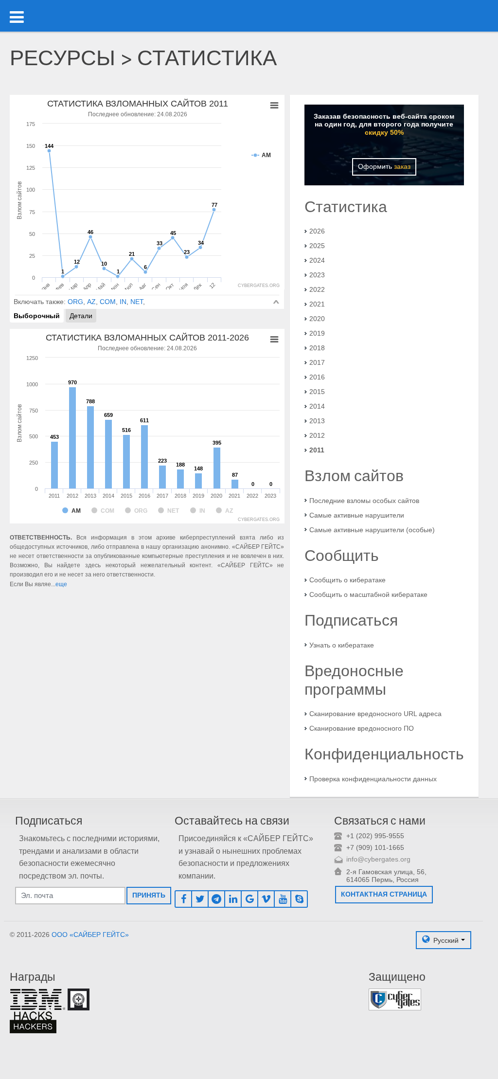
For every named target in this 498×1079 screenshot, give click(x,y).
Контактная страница (384, 894)
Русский (446, 940)
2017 (317, 362)
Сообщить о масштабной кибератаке (368, 594)
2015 (317, 392)
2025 (317, 246)
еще (61, 584)
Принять (148, 895)
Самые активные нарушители (356, 515)
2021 (317, 304)
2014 (317, 406)
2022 (317, 289)
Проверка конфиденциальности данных (373, 779)
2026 (317, 231)
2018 (317, 348)
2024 (317, 260)
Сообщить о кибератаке (347, 580)
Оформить (384, 166)
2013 (317, 421)
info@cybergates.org (378, 859)
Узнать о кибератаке (341, 645)
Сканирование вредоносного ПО (361, 728)
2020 (317, 319)
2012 (317, 435)
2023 (317, 275)
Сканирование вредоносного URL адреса (375, 714)
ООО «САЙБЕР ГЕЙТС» (90, 934)
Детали (81, 316)
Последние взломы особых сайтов (364, 500)
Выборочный (37, 316)
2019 (317, 333)
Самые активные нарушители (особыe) (372, 530)
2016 (317, 377)
